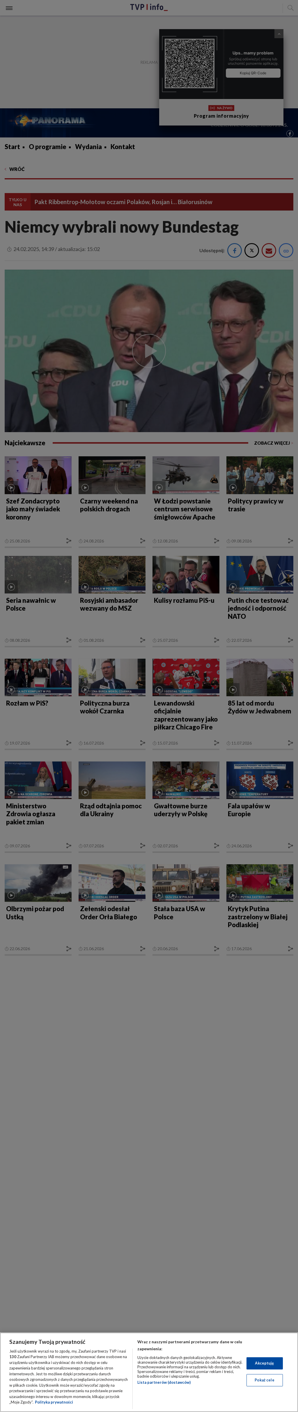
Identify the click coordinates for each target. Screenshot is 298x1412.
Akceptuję (264, 1363)
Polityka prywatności (54, 1402)
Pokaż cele (264, 1380)
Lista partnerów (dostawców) (164, 1382)
